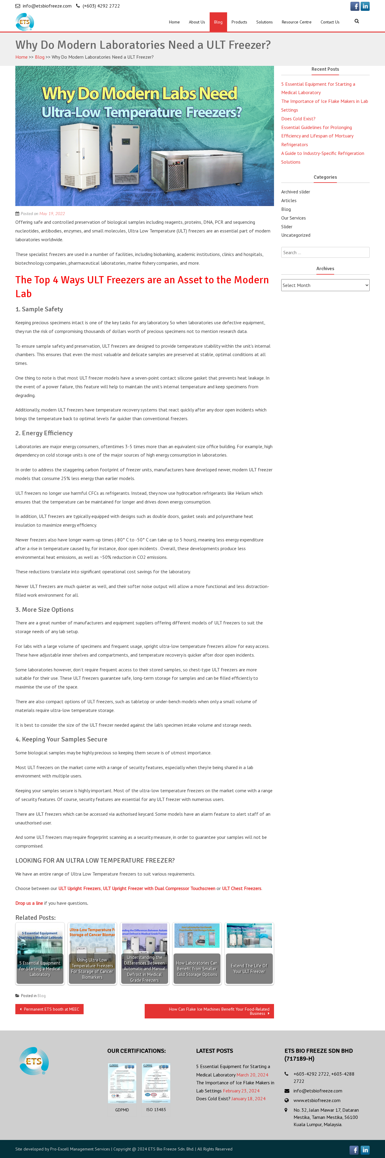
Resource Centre (297, 22)
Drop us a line (29, 903)
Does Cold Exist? (298, 118)
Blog (218, 22)
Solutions (264, 22)
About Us (197, 22)
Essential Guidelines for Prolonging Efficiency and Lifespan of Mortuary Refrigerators (317, 136)
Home (174, 22)
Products (239, 22)
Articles (289, 200)
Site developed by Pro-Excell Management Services (62, 1149)
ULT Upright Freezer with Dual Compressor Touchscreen (159, 888)
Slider (286, 226)
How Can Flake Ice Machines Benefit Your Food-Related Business (219, 1011)
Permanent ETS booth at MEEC (51, 1009)
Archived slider (295, 192)
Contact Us (330, 22)
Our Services (293, 218)
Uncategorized (295, 235)
